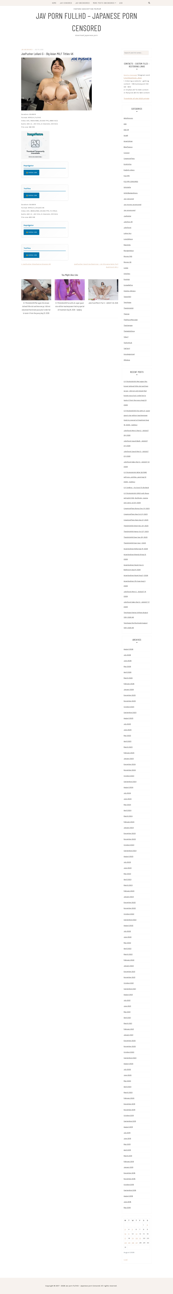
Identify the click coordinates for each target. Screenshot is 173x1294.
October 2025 (129, 707)
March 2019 (128, 1156)
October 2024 (129, 776)
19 (133, 1238)
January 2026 (129, 689)
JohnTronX (127, 227)
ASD (121, 3)
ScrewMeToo (128, 285)
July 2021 (127, 1000)
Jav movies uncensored (132, 204)
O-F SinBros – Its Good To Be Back (136, 487)
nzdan (126, 268)
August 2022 (128, 925)
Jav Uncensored (82, 3)
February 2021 (129, 1029)
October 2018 (129, 1184)
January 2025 (129, 758)
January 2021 (128, 1035)
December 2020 (130, 1041)
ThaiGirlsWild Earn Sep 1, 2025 (135, 543)
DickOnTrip (127, 164)
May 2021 (127, 1012)
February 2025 (129, 753)
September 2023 (130, 851)
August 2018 (128, 1196)
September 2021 (130, 989)
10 (125, 1234)
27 (137, 1243)
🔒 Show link (31, 173)
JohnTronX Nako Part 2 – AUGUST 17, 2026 (137, 604)
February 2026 (129, 684)
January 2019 (128, 1167)
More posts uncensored (104, 3)
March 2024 (128, 816)
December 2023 (130, 833)
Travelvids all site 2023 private (136, 99)
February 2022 (129, 960)
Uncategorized (129, 354)
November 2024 (130, 770)
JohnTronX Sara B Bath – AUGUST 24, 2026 (136, 443)
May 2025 (127, 735)
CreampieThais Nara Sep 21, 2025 (136, 520)
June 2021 (127, 1006)
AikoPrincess (128, 118)
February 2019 (129, 1161)
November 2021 (129, 977)
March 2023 (128, 885)
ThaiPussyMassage (131, 320)
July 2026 (127, 655)
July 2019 (127, 1133)
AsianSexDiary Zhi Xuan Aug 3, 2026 (135, 583)
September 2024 (130, 782)
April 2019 (127, 1150)
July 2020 (127, 1069)
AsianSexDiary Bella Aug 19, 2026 (136, 549)
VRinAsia (127, 360)
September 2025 (130, 712)
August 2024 (128, 787)
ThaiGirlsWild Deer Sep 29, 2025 (136, 537)
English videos (129, 170)
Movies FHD (128, 256)
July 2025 (127, 724)
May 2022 (127, 943)
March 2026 (128, 678)
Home (54, 3)
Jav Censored (66, 3)
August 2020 (128, 1064)
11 (128, 1234)
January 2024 (129, 828)
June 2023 (128, 868)
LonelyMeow (128, 239)
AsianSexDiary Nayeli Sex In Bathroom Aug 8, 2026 (134, 567)
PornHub (127, 279)
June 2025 (128, 730)
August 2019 (128, 1127)
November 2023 (130, 839)
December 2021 (129, 971)
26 (133, 1243)
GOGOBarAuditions (131, 193)
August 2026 (128, 649)
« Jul (126, 1260)
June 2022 (128, 937)
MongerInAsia (129, 251)
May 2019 (127, 1144)
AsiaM (126, 135)
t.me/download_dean (133, 78)
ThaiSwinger (128, 325)
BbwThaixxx (128, 147)
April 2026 (127, 672)
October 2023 (129, 845)
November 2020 (130, 1046)
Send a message (130, 75)
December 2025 (130, 695)
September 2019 (130, 1121)
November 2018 (129, 1179)
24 (126, 1243)
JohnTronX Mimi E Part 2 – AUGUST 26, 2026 (103, 303)
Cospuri (127, 153)
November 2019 (129, 1110)
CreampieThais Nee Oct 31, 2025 (136, 514)
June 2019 (127, 1138)
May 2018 (127, 1207)
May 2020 (127, 1081)
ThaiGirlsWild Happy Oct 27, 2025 (136, 531)
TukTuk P (127, 348)
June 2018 (127, 1202)
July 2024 (127, 793)
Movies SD (127, 262)
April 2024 (127, 810)
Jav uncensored (26, 50)
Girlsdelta (127, 187)
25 (129, 1243)
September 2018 (130, 1190)
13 (136, 1234)
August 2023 (128, 856)
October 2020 (129, 1052)
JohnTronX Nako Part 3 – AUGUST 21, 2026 (137, 464)
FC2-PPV (127, 176)
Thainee (126, 314)
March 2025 (128, 747)
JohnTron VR (128, 222)
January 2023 (129, 897)
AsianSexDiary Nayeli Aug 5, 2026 (136, 575)
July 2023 (127, 862)
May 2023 (127, 874)
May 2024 (127, 805)
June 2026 (128, 661)
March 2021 (128, 1023)
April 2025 (127, 741)
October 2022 (129, 914)
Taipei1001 (127, 297)
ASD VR (126, 130)
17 (125, 1238)
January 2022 (129, 966)
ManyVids (127, 245)
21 (140, 1238)
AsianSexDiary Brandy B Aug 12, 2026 (135, 557)
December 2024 (130, 764)
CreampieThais (129, 158)
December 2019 (129, 1104)
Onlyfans (127, 274)
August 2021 (128, 994)
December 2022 (130, 902)
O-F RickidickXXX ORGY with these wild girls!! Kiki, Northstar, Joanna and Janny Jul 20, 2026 (136, 498)
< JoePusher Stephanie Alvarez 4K (36, 264)
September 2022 (130, 920)
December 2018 (129, 1173)
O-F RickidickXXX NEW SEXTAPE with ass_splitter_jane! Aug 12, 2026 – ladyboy (135, 477)
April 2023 (127, 879)
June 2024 (128, 799)
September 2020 (130, 1058)
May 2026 (127, 666)
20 (137, 1238)
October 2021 (129, 983)
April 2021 (127, 1018)
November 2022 (130, 908)
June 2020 (128, 1075)
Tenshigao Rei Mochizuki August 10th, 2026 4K (135, 625)
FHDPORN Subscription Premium (87, 9)
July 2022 (127, 931)
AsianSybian (128, 141)
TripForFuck (128, 343)
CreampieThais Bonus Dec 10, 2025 (137, 508)
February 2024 (129, 822)
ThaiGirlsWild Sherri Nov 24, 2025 (136, 526)
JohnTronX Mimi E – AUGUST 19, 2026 (135, 594)
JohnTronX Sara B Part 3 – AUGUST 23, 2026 (136, 454)
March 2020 (128, 1092)
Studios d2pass (130, 291)
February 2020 (129, 1098)
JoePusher (127, 216)
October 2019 (129, 1115)
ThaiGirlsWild (128, 308)
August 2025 (128, 718)
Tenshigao (127, 302)
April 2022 (127, 948)
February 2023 (129, 891)
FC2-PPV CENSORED (131, 181)
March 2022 (128, 954)
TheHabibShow (129, 331)
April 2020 (127, 1087)
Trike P (126, 337)
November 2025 (130, 701)
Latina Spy (127, 233)
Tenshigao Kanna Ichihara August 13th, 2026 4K (136, 615)
